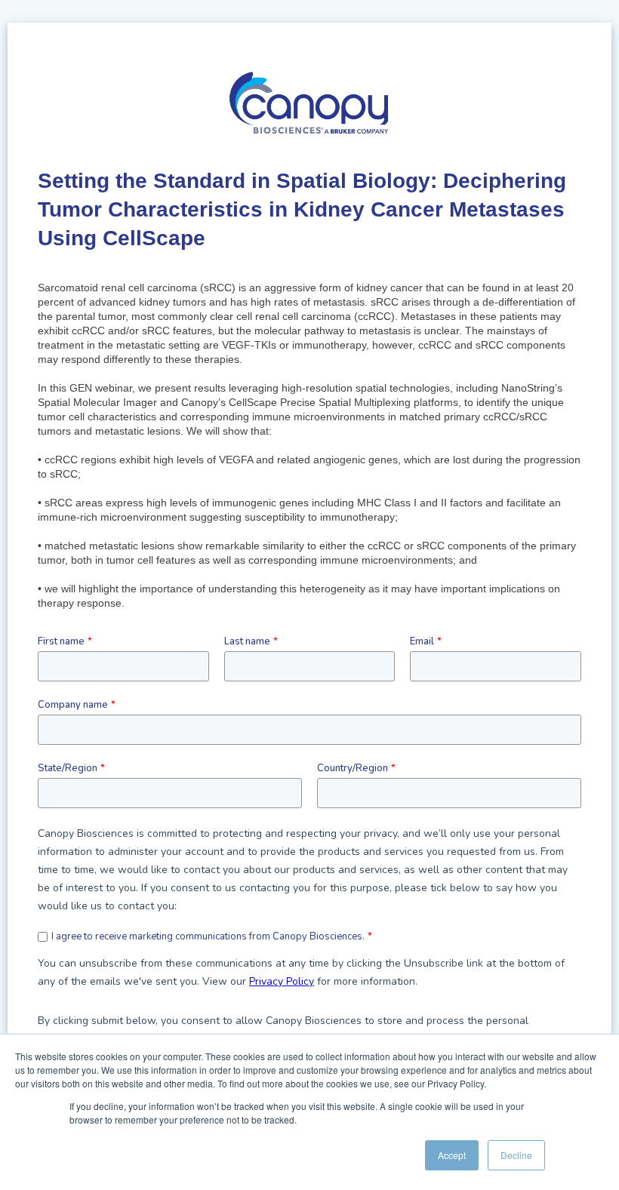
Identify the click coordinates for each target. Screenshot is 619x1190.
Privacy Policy (281, 981)
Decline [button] (516, 1154)
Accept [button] (452, 1154)
